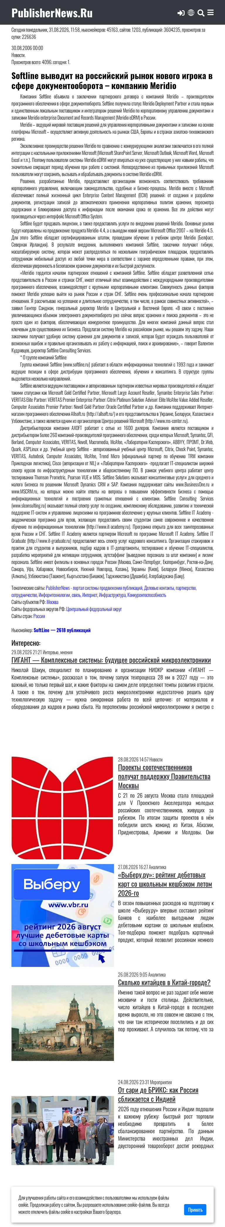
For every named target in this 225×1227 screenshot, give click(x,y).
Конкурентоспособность (146, 594)
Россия (39, 616)
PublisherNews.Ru (52, 12)
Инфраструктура (112, 594)
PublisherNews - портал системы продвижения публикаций (94, 587)
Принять (195, 1209)
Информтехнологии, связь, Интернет (68, 594)
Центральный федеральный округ (94, 608)
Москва (52, 601)
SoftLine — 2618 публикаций (62, 630)
